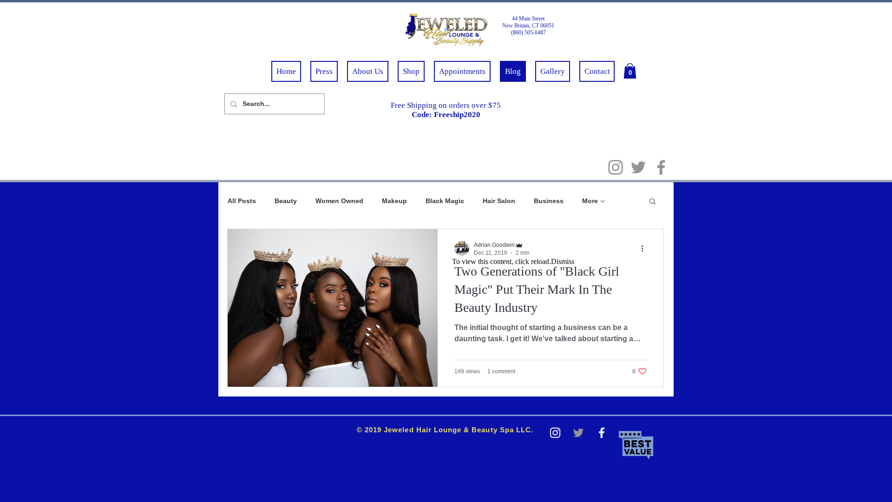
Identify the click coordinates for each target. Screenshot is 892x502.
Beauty (286, 201)
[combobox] (272, 104)
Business (549, 201)
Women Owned (339, 201)
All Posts (242, 201)
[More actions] (645, 248)
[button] (629, 71)
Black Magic (445, 201)
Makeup (394, 201)
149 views (467, 371)
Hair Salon (499, 201)
